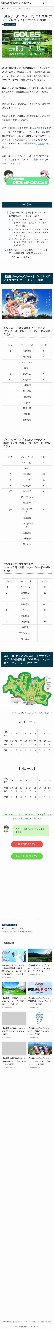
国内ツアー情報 (10, 24)
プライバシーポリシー (32, 1322)
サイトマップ (17, 1322)
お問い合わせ (46, 1322)
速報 (21, 928)
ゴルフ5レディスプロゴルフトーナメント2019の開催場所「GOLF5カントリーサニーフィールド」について (28, 253)
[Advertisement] (27, 896)
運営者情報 (7, 1322)
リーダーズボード (11, 928)
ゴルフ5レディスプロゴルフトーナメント (17, 932)
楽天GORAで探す (27, 844)
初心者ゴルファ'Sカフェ (16, 3)
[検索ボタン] (44, 3)
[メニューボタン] (51, 3)
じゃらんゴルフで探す (27, 856)
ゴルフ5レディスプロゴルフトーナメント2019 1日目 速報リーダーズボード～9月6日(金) (31, 223)
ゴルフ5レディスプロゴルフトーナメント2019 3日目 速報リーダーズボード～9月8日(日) (31, 242)
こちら (41, 143)
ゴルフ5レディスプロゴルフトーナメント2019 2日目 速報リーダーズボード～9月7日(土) (31, 232)
